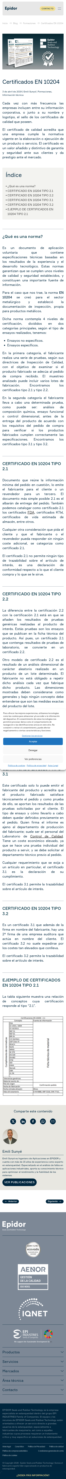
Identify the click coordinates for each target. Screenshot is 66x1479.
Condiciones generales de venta (51, 1451)
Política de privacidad (36, 765)
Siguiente (53, 1201)
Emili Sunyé (30, 91)
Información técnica (13, 95)
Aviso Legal (53, 765)
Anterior (12, 1201)
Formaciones (44, 91)
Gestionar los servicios (32, 735)
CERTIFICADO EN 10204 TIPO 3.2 (30, 204)
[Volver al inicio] (11, 8)
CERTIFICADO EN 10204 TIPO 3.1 (30, 200)
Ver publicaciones (19, 1182)
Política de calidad (56, 1446)
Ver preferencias (33, 759)
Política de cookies (16, 765)
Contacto (48, 8)
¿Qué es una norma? (22, 186)
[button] (59, 8)
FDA (31, 512)
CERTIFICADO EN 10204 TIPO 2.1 (30, 191)
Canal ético (19, 1446)
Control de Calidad (46, 836)
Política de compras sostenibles (14, 1451)
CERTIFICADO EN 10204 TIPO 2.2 (30, 195)
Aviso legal (6, 1446)
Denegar (33, 750)
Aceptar (33, 741)
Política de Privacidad (36, 1446)
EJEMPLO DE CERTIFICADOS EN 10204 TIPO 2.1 (30, 211)
